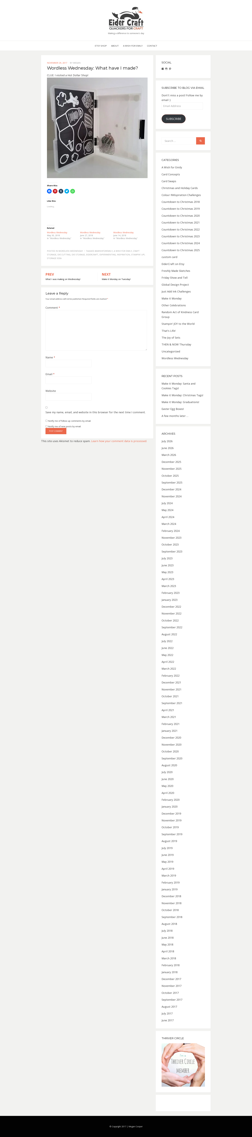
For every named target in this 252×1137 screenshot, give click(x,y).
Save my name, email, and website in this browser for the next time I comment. (96, 412)
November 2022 (171, 613)
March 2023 (169, 586)
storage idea (54, 258)
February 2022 (171, 675)
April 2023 (168, 579)
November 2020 (171, 744)
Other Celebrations (174, 305)
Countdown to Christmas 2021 (181, 222)
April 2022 (168, 662)
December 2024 (171, 489)
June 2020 (168, 779)
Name (50, 357)
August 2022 (169, 634)
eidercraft (92, 254)
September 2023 (172, 551)
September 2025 (172, 482)
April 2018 (168, 951)
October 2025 (170, 475)
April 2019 (168, 868)
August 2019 (169, 841)
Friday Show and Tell (175, 277)
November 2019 (171, 820)
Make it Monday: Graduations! (180, 402)
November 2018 (171, 903)
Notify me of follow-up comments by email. (69, 420)
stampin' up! (138, 254)
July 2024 (167, 503)
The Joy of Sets (171, 337)
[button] (126, 18)
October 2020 (170, 751)
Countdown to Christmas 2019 (181, 208)
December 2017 (171, 979)
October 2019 (170, 827)
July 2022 (167, 641)
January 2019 (169, 889)
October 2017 (170, 993)
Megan (76, 62)
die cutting (63, 254)
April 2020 (168, 793)
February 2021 (171, 724)
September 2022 (172, 627)
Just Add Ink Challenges (176, 291)
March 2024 (169, 524)
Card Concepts (171, 174)
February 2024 (171, 531)
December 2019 (171, 813)
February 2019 (171, 882)
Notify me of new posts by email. (64, 426)
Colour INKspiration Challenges (181, 195)
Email (50, 374)
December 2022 (171, 606)
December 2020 (171, 737)
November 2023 (171, 537)
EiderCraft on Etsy (173, 264)
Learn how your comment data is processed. (119, 441)
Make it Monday (172, 298)
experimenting (107, 254)
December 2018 (171, 896)
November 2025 (171, 468)
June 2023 (168, 565)
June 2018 (168, 937)
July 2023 (167, 558)
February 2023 (171, 593)
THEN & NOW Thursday (176, 344)
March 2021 (169, 717)
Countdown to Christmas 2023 (181, 236)
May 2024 (167, 510)
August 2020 (169, 765)
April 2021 (168, 710)
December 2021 (171, 682)
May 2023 (167, 572)
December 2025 (171, 462)
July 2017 (167, 1013)
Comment (53, 307)
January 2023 (169, 600)
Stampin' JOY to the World (178, 324)
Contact (152, 45)
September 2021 (172, 703)
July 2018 (167, 930)
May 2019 (167, 861)
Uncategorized (171, 351)
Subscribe (173, 119)
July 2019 (167, 848)
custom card (169, 257)
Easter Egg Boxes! (173, 409)
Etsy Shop (101, 45)
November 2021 (171, 689)
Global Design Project (175, 284)
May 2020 (167, 786)
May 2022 (167, 655)
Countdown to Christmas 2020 (181, 215)
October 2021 (170, 696)
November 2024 (171, 496)
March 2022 (169, 668)
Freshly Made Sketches (176, 271)
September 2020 (172, 758)
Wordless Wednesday (57, 232)
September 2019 (172, 834)
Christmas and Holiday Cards (180, 188)
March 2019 (169, 875)
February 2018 (171, 965)
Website (51, 391)
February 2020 (171, 799)
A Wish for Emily (133, 45)
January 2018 (169, 972)
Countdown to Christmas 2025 (181, 250)
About (115, 45)
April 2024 (168, 517)
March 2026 (169, 455)
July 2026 (167, 441)
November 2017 (171, 986)
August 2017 (169, 1006)
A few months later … (175, 416)
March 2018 (169, 958)
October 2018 (170, 910)
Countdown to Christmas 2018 (181, 202)
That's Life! (168, 330)
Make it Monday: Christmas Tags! (182, 395)
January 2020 (169, 806)
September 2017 (172, 999)
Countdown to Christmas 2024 (181, 243)
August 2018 (169, 924)
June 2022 (168, 648)
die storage (78, 254)
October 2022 (170, 620)
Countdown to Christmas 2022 (181, 229)
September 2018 (172, 917)
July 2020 (167, 772)
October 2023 (170, 544)
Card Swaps (169, 181)
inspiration (123, 254)
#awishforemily (104, 251)
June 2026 (168, 448)
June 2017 (168, 1020)
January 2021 (169, 730)
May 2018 (167, 944)
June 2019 (168, 855)
